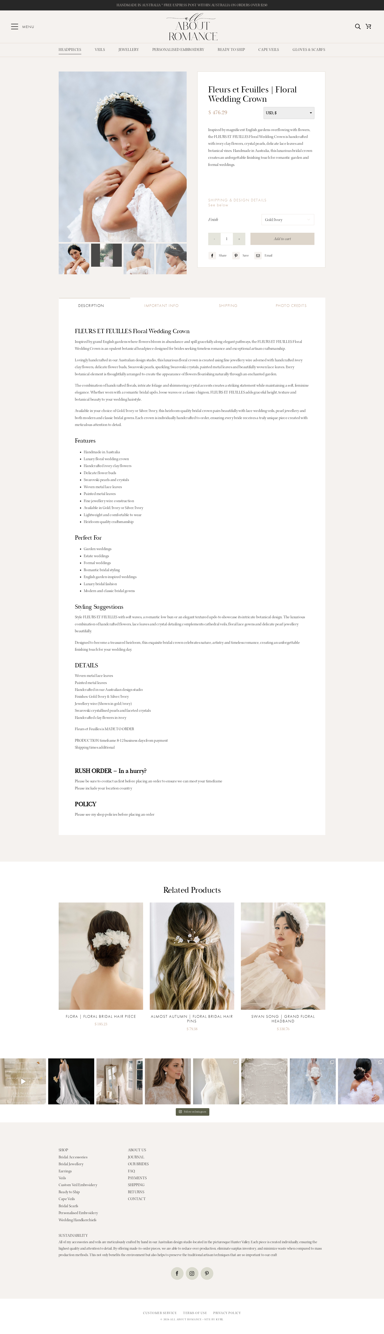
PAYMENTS (137, 1178)
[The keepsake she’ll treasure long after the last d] (264, 1081)
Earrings (65, 1171)
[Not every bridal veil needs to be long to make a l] (313, 1081)
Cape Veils (67, 1199)
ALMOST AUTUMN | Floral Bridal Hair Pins (101, 1019)
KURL (220, 1319)
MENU (28, 26)
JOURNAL (136, 1157)
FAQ (131, 1171)
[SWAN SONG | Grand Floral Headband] (192, 904)
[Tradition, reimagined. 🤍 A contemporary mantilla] (216, 1081)
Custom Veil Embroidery (78, 1185)
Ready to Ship (69, 1192)
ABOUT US (137, 1150)
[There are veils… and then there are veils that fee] (119, 1081)
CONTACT (137, 1199)
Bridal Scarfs (68, 1206)
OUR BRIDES (138, 1164)
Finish (213, 219)
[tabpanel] (192, 572)
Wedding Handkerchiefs (77, 1220)
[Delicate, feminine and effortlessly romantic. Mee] (168, 1081)
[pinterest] (207, 1273)
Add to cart (282, 239)
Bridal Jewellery (71, 1164)
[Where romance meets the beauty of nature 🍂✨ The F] (23, 1081)
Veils (62, 1178)
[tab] (94, 304)
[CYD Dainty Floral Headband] (283, 904)
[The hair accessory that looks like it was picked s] (361, 1081)
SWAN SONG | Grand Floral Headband (192, 1019)
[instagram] (192, 1273)
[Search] (357, 26)
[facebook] (177, 1273)
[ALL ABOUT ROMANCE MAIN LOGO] (192, 15)
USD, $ (271, 113)
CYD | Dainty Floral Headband (283, 1016)
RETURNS (136, 1192)
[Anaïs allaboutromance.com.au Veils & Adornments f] (71, 1081)
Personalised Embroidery (78, 1213)
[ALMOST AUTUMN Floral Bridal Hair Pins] (101, 904)
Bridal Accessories (73, 1157)
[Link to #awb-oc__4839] (14, 27)
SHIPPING (136, 1185)
